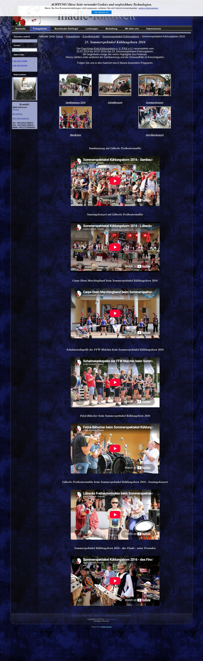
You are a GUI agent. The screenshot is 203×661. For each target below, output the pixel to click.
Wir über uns (132, 28)
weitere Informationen (148, 8)
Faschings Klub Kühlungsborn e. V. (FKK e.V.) (107, 48)
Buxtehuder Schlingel (66, 28)
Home (59, 36)
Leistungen (92, 28)
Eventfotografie (91, 36)
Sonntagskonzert (154, 102)
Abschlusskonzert (155, 135)
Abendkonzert (115, 102)
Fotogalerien (40, 28)
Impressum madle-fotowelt (82, 615)
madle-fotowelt (110, 619)
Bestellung (111, 28)
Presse (16, 109)
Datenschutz (98, 615)
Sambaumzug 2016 (75, 102)
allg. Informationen (21, 118)
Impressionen (153, 28)
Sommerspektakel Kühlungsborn (120, 36)
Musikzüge (75, 135)
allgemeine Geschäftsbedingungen (118, 615)
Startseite (20, 28)
